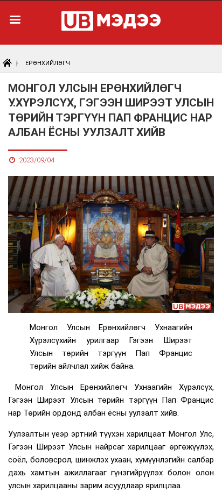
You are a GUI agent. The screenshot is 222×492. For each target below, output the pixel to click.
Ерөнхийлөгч (47, 63)
